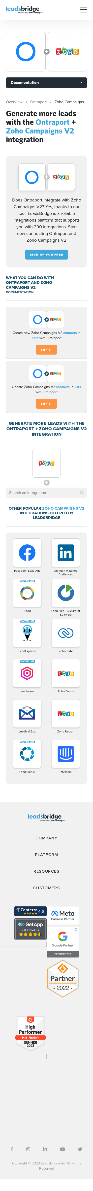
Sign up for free (46, 254)
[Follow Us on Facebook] (12, 1149)
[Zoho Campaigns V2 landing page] (67, 51)
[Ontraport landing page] (26, 51)
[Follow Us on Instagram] (28, 1149)
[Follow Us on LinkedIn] (45, 1149)
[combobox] (46, 493)
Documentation (25, 82)
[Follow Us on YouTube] (62, 1149)
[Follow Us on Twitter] (80, 1149)
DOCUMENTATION (19, 292)
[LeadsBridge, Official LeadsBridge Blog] (24, 9)
